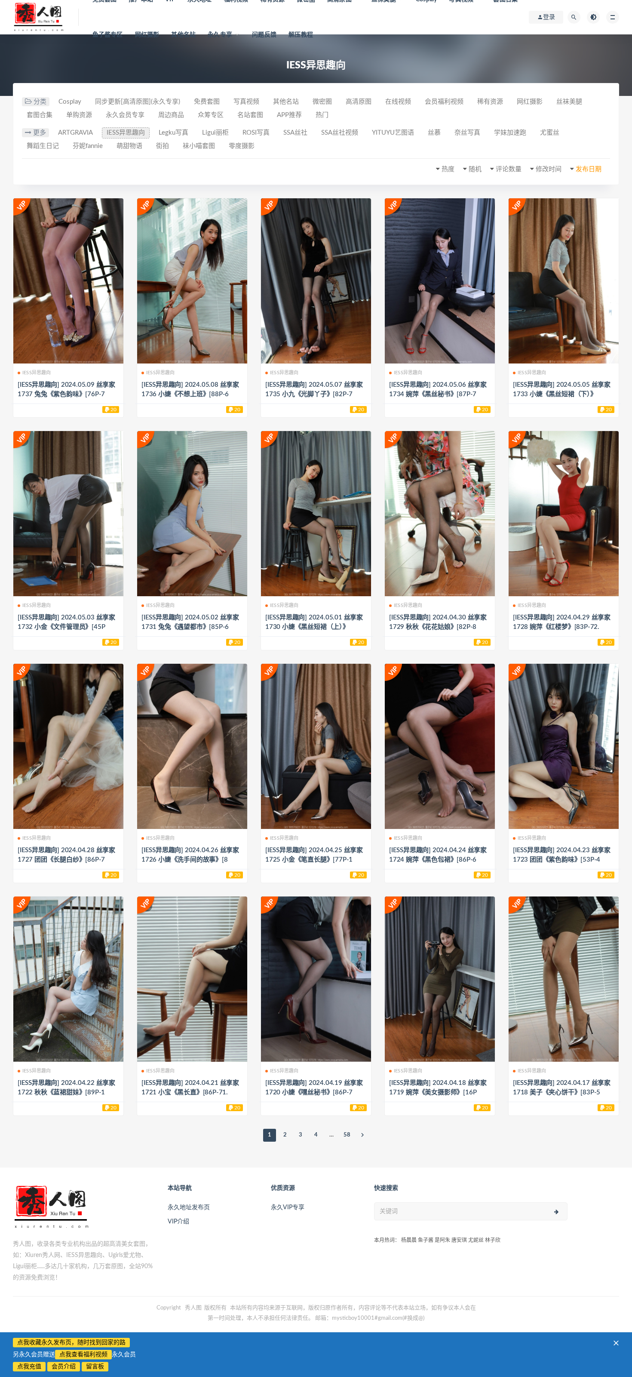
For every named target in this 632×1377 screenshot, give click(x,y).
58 (347, 1135)
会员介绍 (64, 1367)
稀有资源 (490, 102)
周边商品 (171, 115)
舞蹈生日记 (43, 146)
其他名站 (183, 35)
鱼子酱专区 (107, 35)
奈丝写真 (467, 132)
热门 (322, 115)
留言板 (95, 1367)
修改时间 (548, 169)
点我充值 (29, 1367)
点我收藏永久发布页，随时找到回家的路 (71, 1343)
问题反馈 (264, 35)
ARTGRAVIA (75, 132)
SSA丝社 (295, 132)
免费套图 (207, 102)
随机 (475, 169)
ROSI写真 (256, 132)
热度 (448, 169)
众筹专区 (211, 115)
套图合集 (39, 115)
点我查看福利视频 (83, 1355)
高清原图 (358, 102)
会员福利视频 (444, 102)
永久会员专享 (125, 115)
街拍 (162, 146)
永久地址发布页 (189, 1207)
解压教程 (300, 35)
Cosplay (69, 102)
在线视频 (398, 102)
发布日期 (588, 169)
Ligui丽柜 (215, 132)
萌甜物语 (129, 146)
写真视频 (246, 102)
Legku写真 (173, 132)
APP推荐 (289, 115)
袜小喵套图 (199, 146)
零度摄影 (242, 146)
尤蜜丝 (549, 132)
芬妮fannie (88, 146)
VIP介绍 (178, 1222)
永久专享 (220, 35)
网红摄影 (147, 35)
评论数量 (509, 169)
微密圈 (322, 102)
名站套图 (250, 115)
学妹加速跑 (510, 132)
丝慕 (434, 132)
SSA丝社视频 (339, 132)
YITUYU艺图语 (393, 132)
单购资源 (79, 115)
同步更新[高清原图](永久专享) (137, 102)
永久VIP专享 (287, 1207)
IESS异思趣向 (126, 132)
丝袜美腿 (569, 102)
